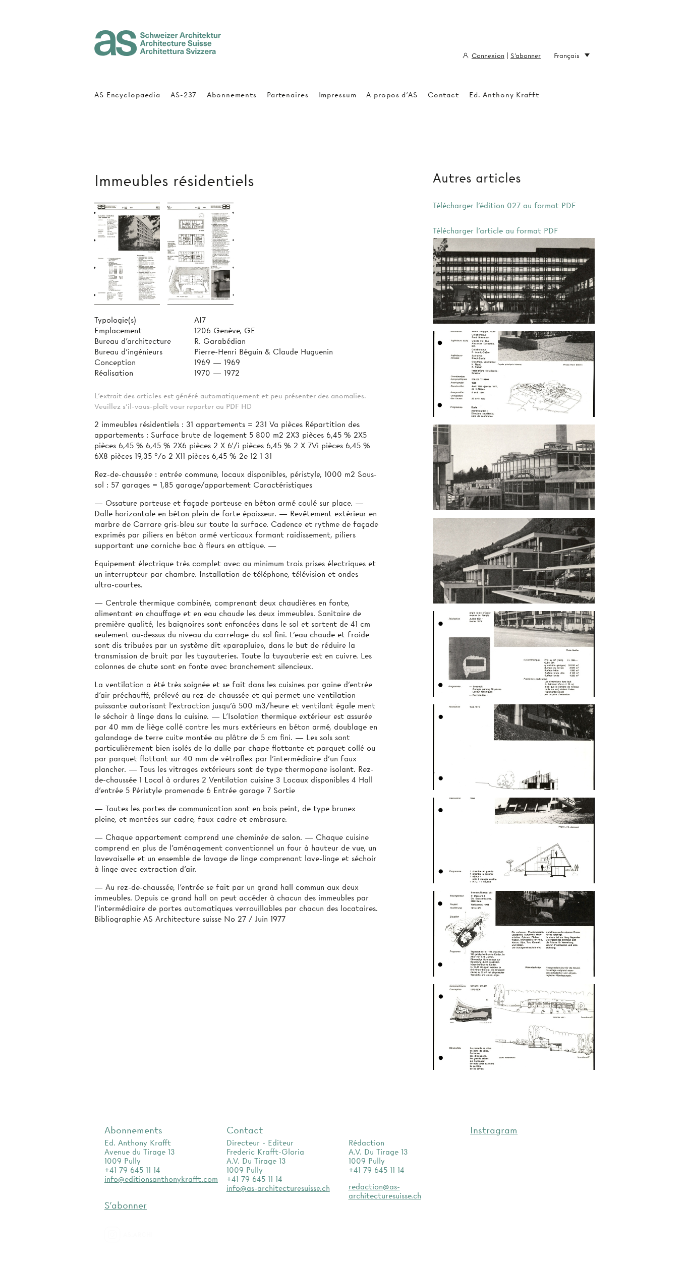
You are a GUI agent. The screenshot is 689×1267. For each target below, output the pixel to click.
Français (567, 55)
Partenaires (288, 95)
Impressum (338, 95)
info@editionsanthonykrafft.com (161, 1179)
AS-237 (183, 95)
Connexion (488, 55)
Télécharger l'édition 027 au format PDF (504, 205)
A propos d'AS (391, 95)
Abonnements (232, 95)
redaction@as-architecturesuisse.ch (385, 1191)
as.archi (141, 1235)
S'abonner (525, 55)
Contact (443, 95)
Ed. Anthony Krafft (504, 95)
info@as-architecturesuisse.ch (278, 1188)
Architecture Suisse (157, 48)
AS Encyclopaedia (127, 95)
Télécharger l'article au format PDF (495, 230)
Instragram (494, 1130)
